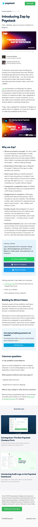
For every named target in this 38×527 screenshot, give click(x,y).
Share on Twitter (20, 270)
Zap (3, 88)
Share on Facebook (20, 264)
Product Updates (7, 11)
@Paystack (30, 397)
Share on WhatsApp (20, 259)
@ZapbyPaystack (10, 399)
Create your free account (12, 509)
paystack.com (30, 518)
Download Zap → (19, 345)
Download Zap (9, 284)
